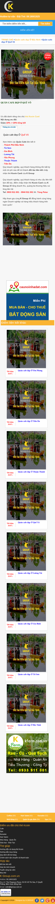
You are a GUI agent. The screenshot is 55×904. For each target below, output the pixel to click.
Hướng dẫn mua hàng (8, 852)
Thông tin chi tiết (9, 127)
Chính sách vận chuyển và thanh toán (14, 858)
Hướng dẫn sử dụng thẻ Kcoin (11, 849)
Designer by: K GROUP (24, 900)
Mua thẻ (3, 873)
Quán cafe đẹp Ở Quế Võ (28, 522)
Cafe (2, 829)
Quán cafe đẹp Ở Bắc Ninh (29, 725)
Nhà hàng (10, 819)
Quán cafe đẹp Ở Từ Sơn (28, 674)
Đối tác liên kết (5, 864)
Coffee (9, 816)
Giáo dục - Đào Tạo (7, 843)
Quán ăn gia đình (29, 819)
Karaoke (41, 816)
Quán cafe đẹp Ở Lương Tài (30, 573)
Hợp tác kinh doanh (7, 867)
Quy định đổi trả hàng (8, 855)
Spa (46, 819)
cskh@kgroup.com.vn (13, 887)
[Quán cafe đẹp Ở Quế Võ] (27, 74)
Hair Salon (25, 816)
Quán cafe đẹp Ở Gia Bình (29, 624)
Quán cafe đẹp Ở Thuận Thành (31, 472)
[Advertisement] (27, 263)
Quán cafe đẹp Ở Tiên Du (29, 421)
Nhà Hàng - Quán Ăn (8, 840)
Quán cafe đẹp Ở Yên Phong (30, 371)
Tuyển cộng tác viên (7, 870)
